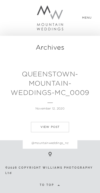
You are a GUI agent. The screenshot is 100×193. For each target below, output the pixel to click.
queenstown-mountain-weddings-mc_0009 (50, 83)
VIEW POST (50, 126)
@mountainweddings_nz (50, 142)
